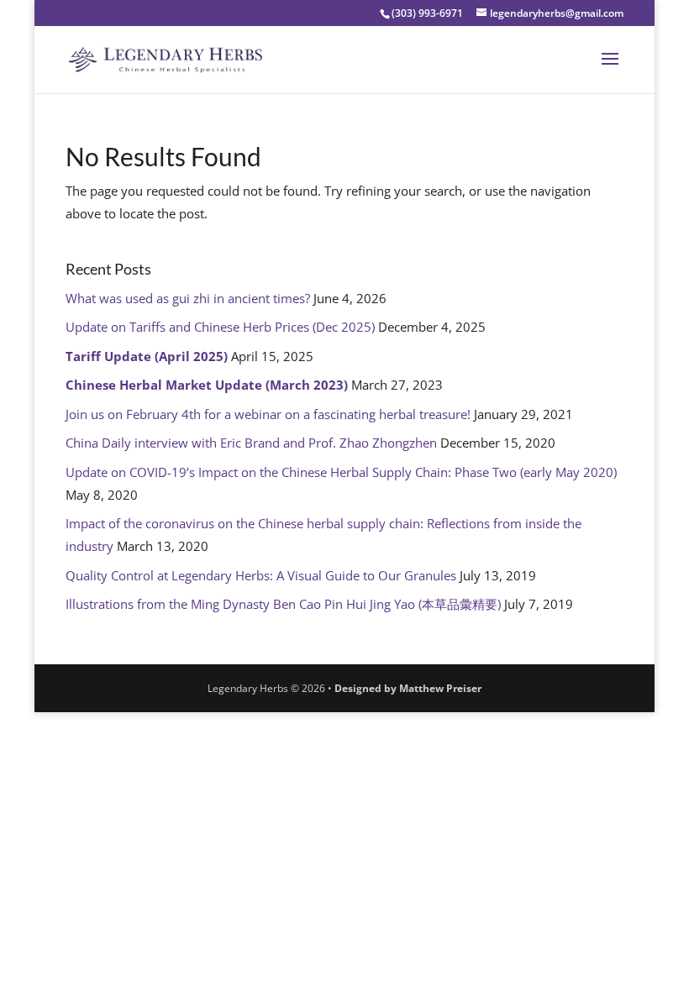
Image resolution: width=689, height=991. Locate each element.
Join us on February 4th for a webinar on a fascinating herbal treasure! (268, 414)
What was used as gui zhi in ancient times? (188, 298)
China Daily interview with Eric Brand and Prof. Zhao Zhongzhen (251, 442)
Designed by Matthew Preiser (407, 688)
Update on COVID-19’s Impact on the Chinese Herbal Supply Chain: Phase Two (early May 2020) (341, 472)
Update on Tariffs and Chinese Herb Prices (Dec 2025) (220, 326)
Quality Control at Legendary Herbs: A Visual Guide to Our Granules (261, 575)
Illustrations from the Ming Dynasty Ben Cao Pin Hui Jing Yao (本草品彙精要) (283, 603)
